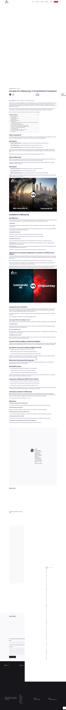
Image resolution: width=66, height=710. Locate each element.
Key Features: (14, 117)
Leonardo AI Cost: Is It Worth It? (16, 123)
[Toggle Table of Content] (37, 115)
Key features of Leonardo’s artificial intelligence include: (20, 126)
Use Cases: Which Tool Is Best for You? (17, 124)
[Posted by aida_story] (16, 518)
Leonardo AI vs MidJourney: (14, 120)
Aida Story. (29, 398)
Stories (14, 88)
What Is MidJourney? (15, 118)
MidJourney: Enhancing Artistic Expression (18, 127)
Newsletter (11, 88)
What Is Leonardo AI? (15, 116)
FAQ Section (14, 131)
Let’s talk (56, 1)
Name (10, 640)
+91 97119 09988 (37, 699)
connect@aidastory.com (52, 699)
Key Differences (14, 121)
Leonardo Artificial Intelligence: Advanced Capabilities (20, 125)
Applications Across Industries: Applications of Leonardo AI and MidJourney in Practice (25, 122)
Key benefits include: (15, 128)
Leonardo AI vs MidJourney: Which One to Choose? (19, 129)
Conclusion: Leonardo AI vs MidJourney (18, 130)
